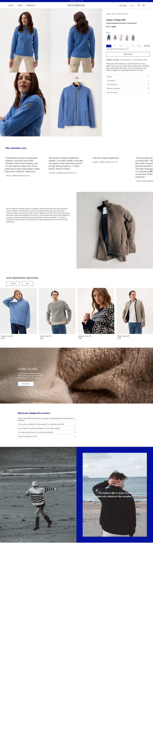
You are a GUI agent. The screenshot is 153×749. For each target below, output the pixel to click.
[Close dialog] (115, 354)
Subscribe (97, 400)
